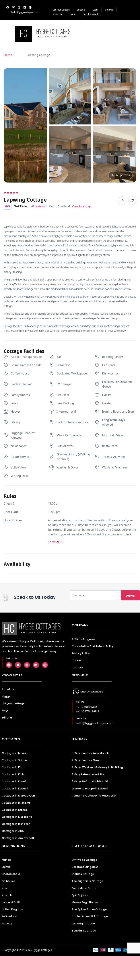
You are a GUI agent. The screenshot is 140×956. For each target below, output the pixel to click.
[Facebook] (9, 665)
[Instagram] (27, 665)
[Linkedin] (36, 665)
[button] (128, 34)
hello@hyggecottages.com (24, 12)
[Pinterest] (45, 665)
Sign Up (109, 9)
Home (8, 55)
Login (95, 9)
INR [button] (72, 14)
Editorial (81, 9)
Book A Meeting (92, 14)
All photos (123, 175)
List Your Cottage (61, 9)
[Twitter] (18, 665)
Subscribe (57, 14)
